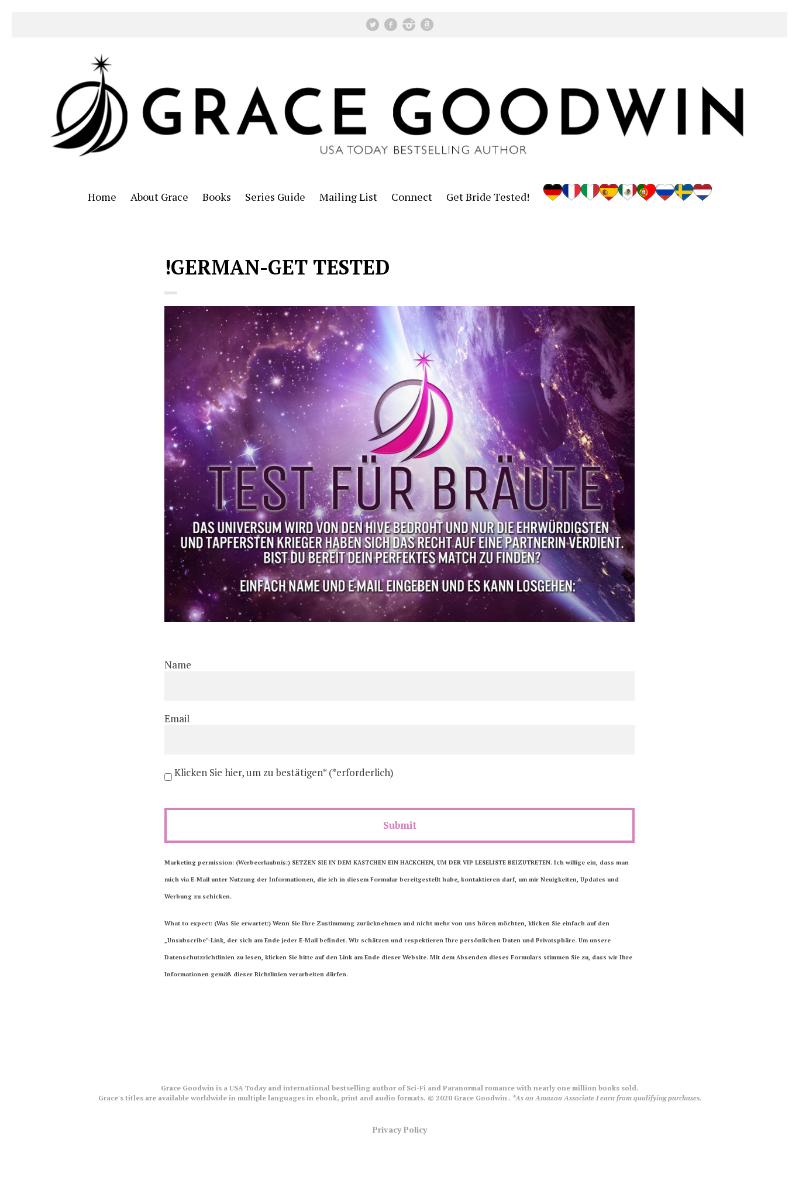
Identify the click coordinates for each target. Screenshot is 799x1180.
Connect (411, 197)
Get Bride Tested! (487, 197)
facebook (390, 24)
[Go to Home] (399, 168)
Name (177, 664)
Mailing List (348, 197)
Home (102, 197)
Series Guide (275, 197)
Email (177, 718)
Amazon (427, 24)
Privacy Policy (400, 1129)
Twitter (372, 24)
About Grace (159, 197)
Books (216, 197)
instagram (408, 24)
